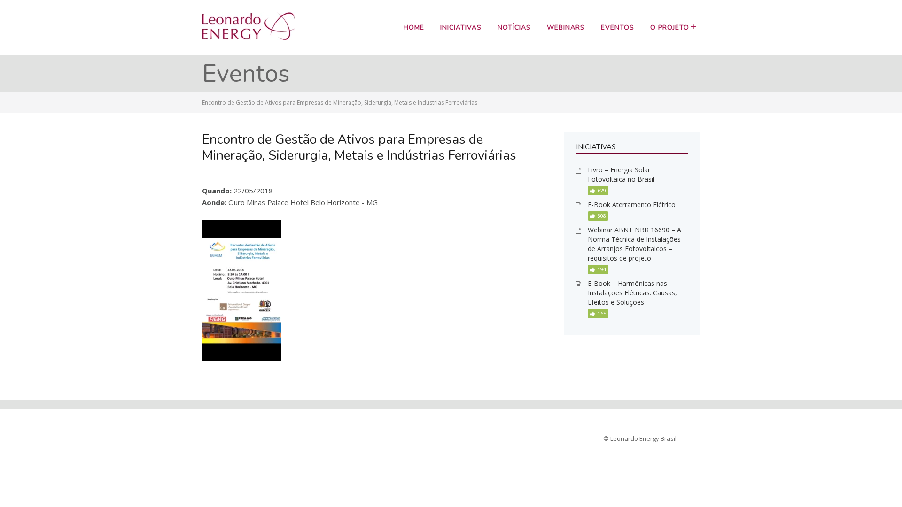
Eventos (617, 27)
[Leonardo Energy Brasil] (248, 37)
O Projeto (669, 27)
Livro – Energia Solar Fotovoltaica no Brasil (621, 174)
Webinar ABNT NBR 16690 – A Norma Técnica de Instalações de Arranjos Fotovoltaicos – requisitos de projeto (634, 243)
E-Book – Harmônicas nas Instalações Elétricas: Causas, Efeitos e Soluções (632, 293)
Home (414, 27)
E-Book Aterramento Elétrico (632, 204)
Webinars (566, 27)
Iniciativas (461, 27)
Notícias (514, 27)
